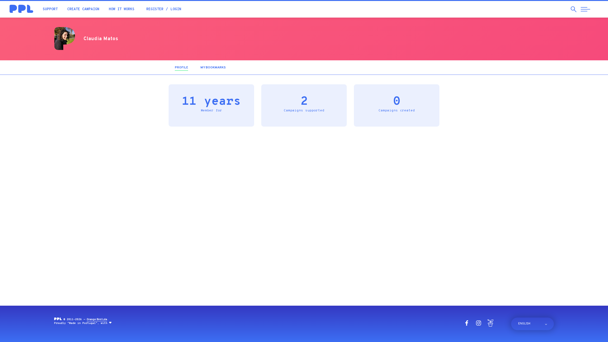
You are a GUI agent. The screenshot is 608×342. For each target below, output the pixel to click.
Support (50, 9)
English (524, 324)
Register (154, 9)
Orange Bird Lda (97, 319)
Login (176, 9)
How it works (121, 9)
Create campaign (83, 9)
